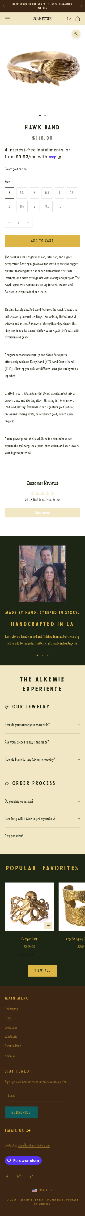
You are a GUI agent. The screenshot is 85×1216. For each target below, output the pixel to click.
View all (42, 970)
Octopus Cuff (29, 939)
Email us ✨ (18, 1131)
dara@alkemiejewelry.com (34, 1145)
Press (8, 1018)
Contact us (11, 1027)
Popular (21, 868)
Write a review (42, 513)
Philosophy (11, 1009)
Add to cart (42, 241)
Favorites (60, 868)
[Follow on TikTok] (31, 1176)
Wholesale (11, 1036)
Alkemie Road (13, 1046)
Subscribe (21, 1112)
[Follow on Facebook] (7, 1176)
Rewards (10, 1055)
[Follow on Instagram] (19, 1176)
